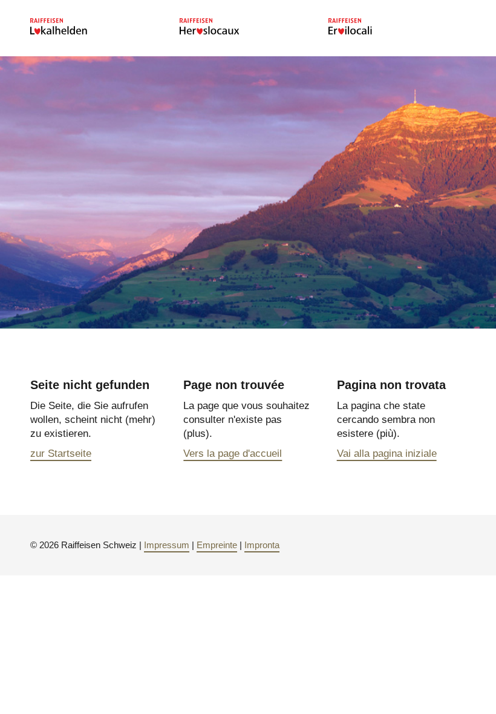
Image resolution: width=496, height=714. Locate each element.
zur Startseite (60, 453)
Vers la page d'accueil (232, 453)
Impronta (261, 545)
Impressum (166, 545)
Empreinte (217, 545)
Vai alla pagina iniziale (387, 453)
